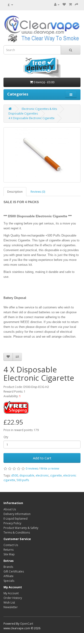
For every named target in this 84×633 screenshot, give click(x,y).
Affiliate (9, 576)
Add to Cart (42, 458)
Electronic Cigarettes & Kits (39, 109)
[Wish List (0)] (64, 4)
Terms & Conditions (17, 532)
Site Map (9, 554)
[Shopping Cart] (70, 4)
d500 (14, 475)
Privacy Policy (12, 523)
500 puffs (23, 480)
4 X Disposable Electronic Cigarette (31, 118)
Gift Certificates (14, 571)
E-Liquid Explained (16, 519)
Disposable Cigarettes (23, 113)
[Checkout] (76, 4)
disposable (26, 475)
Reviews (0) (38, 192)
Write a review (49, 468)
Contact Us (11, 545)
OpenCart (26, 624)
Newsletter (11, 607)
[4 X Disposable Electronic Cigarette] (42, 154)
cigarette (56, 475)
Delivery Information (17, 514)
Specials (9, 581)
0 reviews (32, 468)
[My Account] (57, 4)
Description (15, 192)
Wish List (9, 602)
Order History (13, 598)
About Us (10, 509)
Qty (6, 437)
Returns (9, 550)
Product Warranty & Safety (21, 528)
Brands (8, 567)
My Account (11, 593)
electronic (42, 475)
